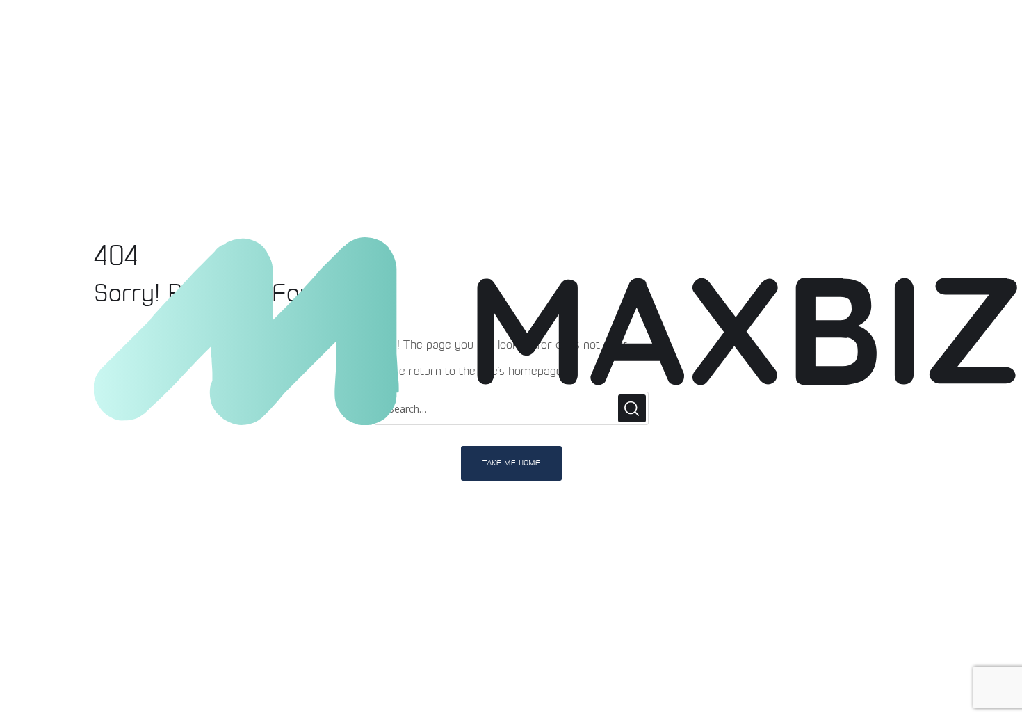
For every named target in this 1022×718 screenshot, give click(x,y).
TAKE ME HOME (511, 463)
